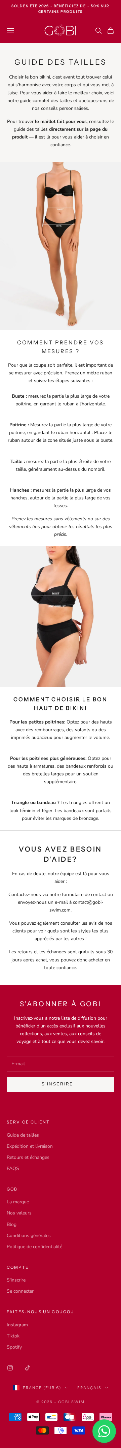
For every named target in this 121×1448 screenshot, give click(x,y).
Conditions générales (29, 1235)
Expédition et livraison (30, 1146)
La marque (18, 1202)
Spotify (14, 1347)
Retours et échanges (28, 1157)
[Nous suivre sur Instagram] (10, 1367)
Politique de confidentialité (34, 1246)
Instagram (17, 1325)
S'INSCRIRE (57, 1084)
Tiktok (13, 1336)
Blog (11, 1224)
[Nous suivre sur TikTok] (27, 1367)
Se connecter (20, 1291)
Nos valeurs (19, 1213)
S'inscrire (16, 1280)
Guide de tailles (23, 1135)
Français (89, 1387)
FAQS (13, 1168)
